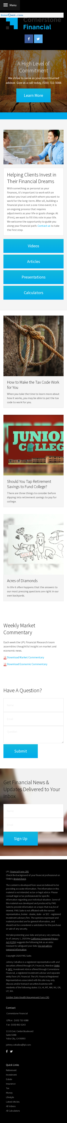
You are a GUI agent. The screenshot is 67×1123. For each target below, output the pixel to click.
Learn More (33, 95)
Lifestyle (10, 1097)
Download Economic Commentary (27, 664)
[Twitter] (11, 1051)
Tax (7, 1088)
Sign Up (20, 838)
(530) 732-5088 (51, 83)
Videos (33, 246)
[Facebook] (7, 1051)
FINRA (57, 965)
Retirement (11, 1070)
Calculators (33, 292)
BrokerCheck (20, 878)
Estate (9, 1079)
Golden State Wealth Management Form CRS (27, 997)
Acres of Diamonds (22, 580)
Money (9, 1092)
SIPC (10, 969)
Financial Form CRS (19, 871)
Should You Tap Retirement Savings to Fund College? (29, 484)
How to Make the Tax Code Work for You (33, 384)
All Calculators (13, 1110)
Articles (33, 261)
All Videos (10, 1106)
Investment (11, 1074)
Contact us (44, 225)
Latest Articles (12, 1101)
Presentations (34, 277)
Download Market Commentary (25, 657)
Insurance (10, 1083)
